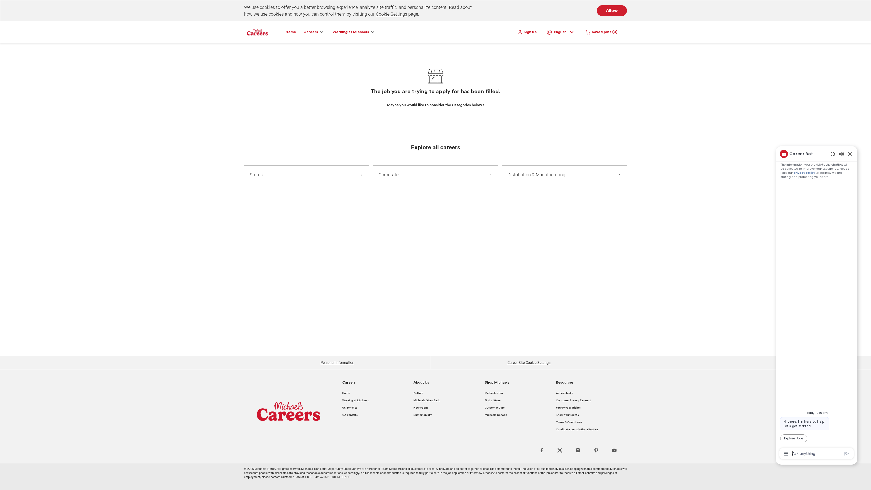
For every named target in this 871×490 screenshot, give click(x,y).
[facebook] (541, 450)
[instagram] (578, 450)
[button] (527, 32)
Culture (418, 393)
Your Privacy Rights (568, 407)
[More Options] (786, 453)
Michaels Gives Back (426, 400)
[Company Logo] (257, 32)
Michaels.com (494, 393)
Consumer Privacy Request (573, 400)
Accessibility (564, 393)
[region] (816, 303)
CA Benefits (350, 415)
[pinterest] (596, 450)
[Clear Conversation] (832, 154)
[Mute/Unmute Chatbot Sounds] (841, 153)
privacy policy (804, 173)
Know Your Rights (567, 415)
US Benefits (349, 407)
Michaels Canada (496, 415)
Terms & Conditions (569, 422)
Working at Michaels (355, 400)
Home (291, 32)
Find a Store (493, 400)
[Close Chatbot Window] (850, 154)
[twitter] (559, 450)
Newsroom (420, 407)
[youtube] (614, 450)
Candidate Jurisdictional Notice (577, 429)
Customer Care (495, 407)
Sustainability (422, 415)
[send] (847, 453)
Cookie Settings (391, 14)
